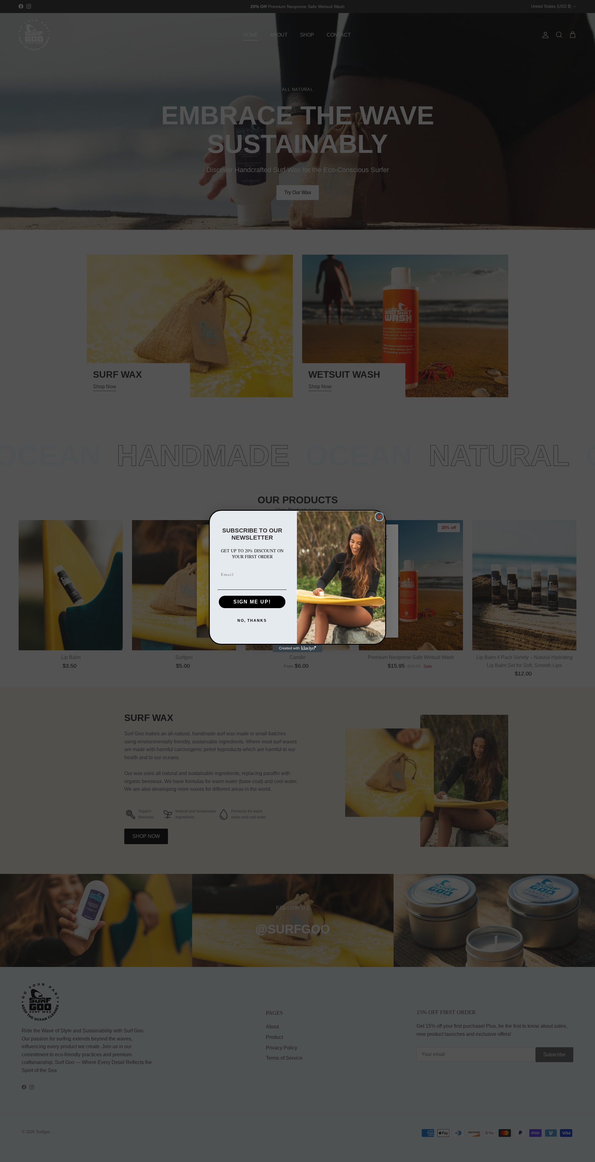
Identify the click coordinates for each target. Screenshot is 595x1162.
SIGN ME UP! (252, 601)
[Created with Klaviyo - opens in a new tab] (297, 648)
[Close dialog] (379, 516)
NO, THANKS (252, 620)
